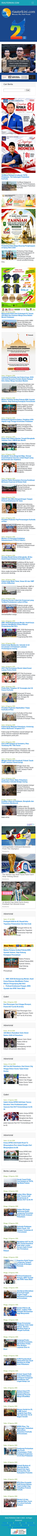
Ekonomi (30, 1523)
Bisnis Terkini (16, 1525)
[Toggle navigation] (32, 3)
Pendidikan (6, 1525)
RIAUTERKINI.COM (10, 3)
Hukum (16, 1523)
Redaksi (25, 1525)
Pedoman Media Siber (21, 1527)
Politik (10, 1523)
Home (5, 1523)
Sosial (23, 1523)
